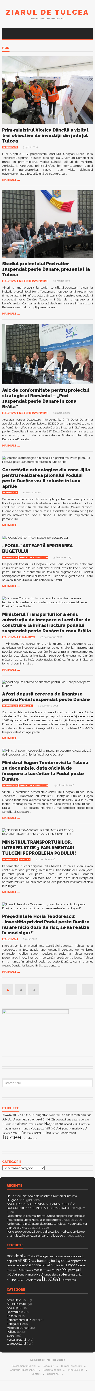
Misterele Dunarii (18, 1327)
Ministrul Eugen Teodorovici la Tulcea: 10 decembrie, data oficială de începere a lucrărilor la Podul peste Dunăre (46, 771)
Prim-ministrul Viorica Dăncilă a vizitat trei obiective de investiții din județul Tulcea (45, 135)
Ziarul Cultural (16, 1343)
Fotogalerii (14, 1323)
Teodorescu (68, 1133)
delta (50, 1119)
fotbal (24, 1124)
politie (56, 1128)
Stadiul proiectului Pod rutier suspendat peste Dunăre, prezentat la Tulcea (46, 269)
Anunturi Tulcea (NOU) (23, 1370)
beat (39, 1119)
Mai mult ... (11, 179)
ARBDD (8, 1119)
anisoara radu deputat (76, 1114)
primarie (74, 1128)
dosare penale (80, 1119)
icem (59, 1124)
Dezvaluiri (26, 706)
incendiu (69, 1124)
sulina (46, 1133)
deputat (60, 1119)
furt (41, 1124)
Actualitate (10, 147)
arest (18, 1119)
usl (23, 1138)
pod (6, 48)
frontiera (34, 1124)
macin (6, 1128)
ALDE (32, 1115)
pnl (47, 1128)
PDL (33, 1128)
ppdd (65, 1128)
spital (37, 1133)
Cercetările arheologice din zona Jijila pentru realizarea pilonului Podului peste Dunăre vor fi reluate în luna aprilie (46, 478)
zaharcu (31, 1138)
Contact (36, 1374)
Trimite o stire (75, 1370)
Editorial (12, 1316)
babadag (28, 1119)
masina (15, 1128)
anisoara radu (53, 1114)
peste (40, 1128)
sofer (22, 1133)
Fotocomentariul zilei (34, 281)
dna (69, 1119)
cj (44, 1119)
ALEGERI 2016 (27, 637)
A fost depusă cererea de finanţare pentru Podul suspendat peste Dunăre (46, 696)
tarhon (55, 1133)
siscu (14, 1133)
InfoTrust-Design (55, 1359)
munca (25, 1128)
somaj (30, 1133)
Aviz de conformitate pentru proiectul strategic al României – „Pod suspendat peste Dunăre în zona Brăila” (45, 398)
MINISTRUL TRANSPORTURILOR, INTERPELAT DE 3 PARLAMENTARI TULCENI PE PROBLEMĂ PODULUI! (39, 848)
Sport (10, 1335)
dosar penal (11, 1124)
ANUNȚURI (14, 1308)
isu (76, 1124)
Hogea (50, 1123)
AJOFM (24, 1114)
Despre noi (53, 1374)
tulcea (11, 1137)
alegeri (40, 1114)
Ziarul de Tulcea (47, 12)
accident (10, 1114)
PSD (83, 1128)
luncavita (84, 1124)
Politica (25, 859)
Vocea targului (16, 1339)
